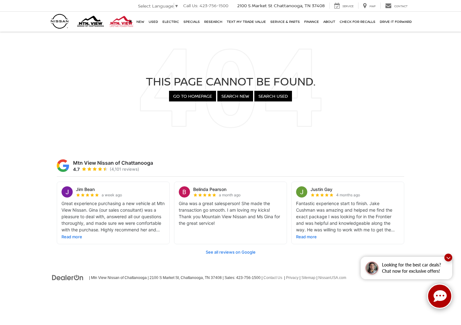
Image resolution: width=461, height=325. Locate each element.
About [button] (329, 21)
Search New (235, 96)
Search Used (273, 96)
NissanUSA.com (332, 278)
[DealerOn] (68, 277)
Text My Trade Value (246, 21)
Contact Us (272, 278)
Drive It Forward (396, 21)
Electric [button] (170, 21)
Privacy (292, 278)
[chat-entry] (439, 296)
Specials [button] (191, 21)
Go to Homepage (192, 96)
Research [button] (213, 21)
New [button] (140, 21)
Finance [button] (311, 21)
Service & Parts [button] (285, 21)
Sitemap (308, 278)
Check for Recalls (357, 21)
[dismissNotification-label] (448, 257)
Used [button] (153, 21)
